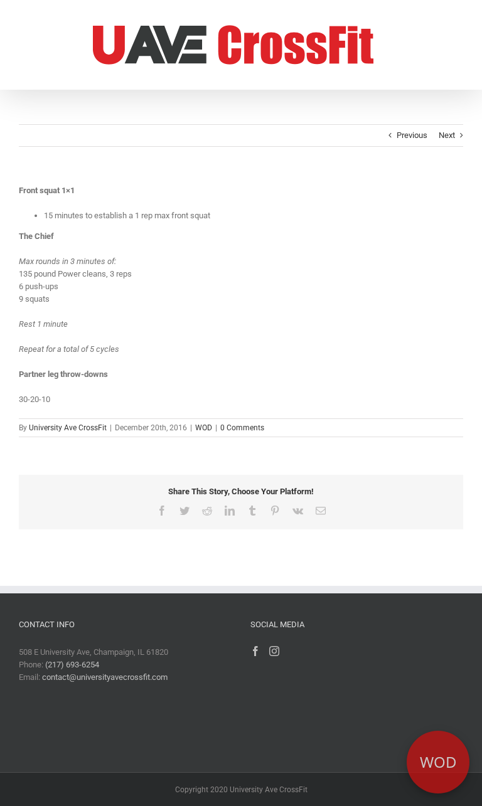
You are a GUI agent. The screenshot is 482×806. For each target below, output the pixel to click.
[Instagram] (274, 651)
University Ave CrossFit (68, 427)
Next (447, 135)
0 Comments (242, 427)
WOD (203, 427)
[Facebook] (255, 651)
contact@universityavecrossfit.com (105, 677)
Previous (412, 135)
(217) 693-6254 (72, 664)
